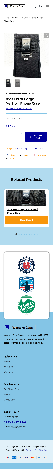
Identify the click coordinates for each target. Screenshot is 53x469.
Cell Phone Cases (35, 148)
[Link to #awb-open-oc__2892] (47, 6)
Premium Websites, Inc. (36, 450)
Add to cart (38, 136)
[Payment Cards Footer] (26, 457)
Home (6, 18)
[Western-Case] (20, 325)
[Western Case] (15, 5)
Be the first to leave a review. (19, 108)
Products (15, 18)
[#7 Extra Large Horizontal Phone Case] (26, 198)
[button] (46, 35)
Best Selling (22, 148)
